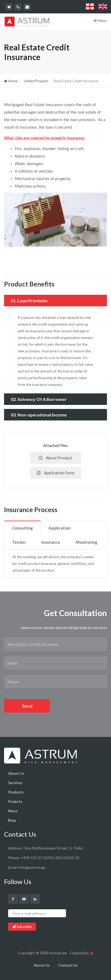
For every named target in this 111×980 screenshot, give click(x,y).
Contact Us (68, 965)
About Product (58, 457)
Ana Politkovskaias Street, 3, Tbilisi (53, 848)
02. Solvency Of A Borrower (39, 399)
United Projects (35, 81)
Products (16, 792)
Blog (12, 820)
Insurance (50, 542)
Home (12, 81)
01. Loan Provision (29, 300)
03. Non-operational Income (39, 414)
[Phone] (18, 6)
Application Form (58, 472)
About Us (16, 773)
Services (15, 782)
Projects (15, 801)
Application (59, 528)
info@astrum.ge (32, 867)
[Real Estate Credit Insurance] (55, 225)
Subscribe (24, 927)
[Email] (27, 6)
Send (27, 706)
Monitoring (86, 542)
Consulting (22, 528)
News (13, 810)
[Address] (8, 6)
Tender (19, 542)
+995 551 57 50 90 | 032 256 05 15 (50, 857)
